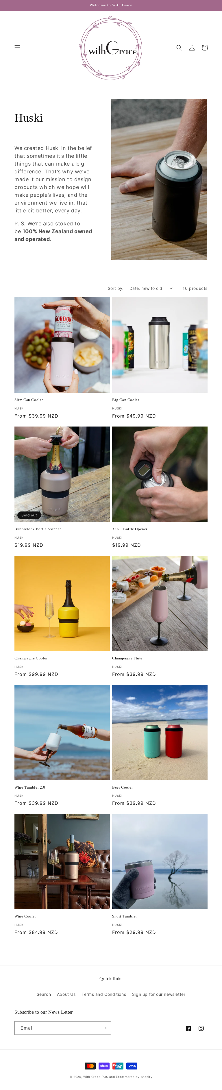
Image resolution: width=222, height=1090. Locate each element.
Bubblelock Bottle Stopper (37, 529)
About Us (66, 994)
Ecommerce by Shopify (134, 1076)
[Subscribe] (104, 1028)
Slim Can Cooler (28, 400)
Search (44, 994)
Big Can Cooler (125, 400)
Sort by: (116, 288)
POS (105, 1076)
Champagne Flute (127, 658)
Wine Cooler (25, 916)
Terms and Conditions (104, 994)
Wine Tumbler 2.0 (29, 787)
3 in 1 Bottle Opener (129, 529)
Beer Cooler (122, 787)
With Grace (92, 1076)
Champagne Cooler (31, 658)
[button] (17, 47)
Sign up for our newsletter (159, 994)
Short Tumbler (124, 916)
